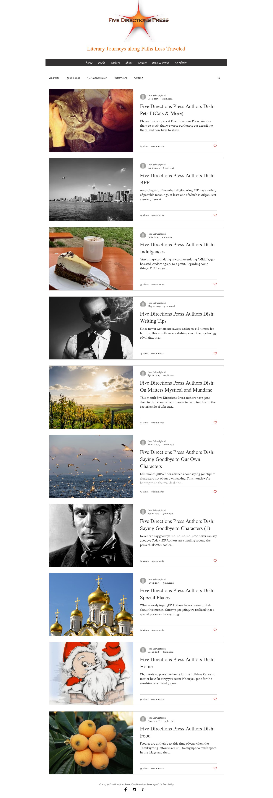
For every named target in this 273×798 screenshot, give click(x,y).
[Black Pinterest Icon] (143, 789)
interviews (121, 77)
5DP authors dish (97, 77)
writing (138, 77)
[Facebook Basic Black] (126, 789)
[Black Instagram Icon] (134, 789)
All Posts (54, 77)
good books (73, 77)
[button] (219, 78)
